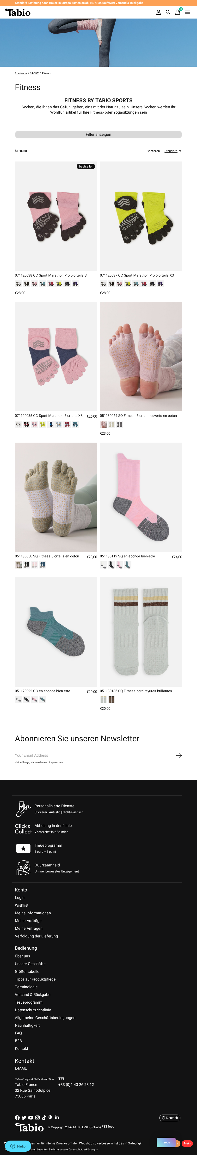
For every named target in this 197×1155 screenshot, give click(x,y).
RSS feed (107, 1126)
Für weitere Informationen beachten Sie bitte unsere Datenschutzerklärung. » (51, 1150)
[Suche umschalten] (168, 12)
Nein (187, 1143)
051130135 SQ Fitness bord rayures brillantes (136, 691)
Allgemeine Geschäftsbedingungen (45, 1018)
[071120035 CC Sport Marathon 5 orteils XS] (56, 357)
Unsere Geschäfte (30, 964)
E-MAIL (21, 1068)
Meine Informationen (33, 913)
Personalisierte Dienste (54, 806)
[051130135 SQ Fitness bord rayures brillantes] (141, 632)
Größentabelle (27, 971)
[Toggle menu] (187, 12)
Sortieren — (155, 151)
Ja (176, 1143)
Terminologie (26, 987)
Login (20, 898)
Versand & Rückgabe (32, 995)
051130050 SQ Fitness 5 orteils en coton (47, 556)
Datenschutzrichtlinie (33, 1010)
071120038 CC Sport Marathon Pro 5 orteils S (51, 275)
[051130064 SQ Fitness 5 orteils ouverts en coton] (141, 357)
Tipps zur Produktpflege (35, 979)
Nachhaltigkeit (27, 1025)
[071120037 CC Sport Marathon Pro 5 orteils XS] (141, 216)
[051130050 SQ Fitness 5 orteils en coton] (56, 497)
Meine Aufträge (28, 921)
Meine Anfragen (29, 928)
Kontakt (21, 1049)
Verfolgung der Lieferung (36, 936)
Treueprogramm (48, 845)
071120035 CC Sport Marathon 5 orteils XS (49, 415)
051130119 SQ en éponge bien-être (127, 556)
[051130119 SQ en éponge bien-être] (141, 497)
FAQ (18, 1033)
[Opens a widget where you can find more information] (18, 1147)
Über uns (22, 956)
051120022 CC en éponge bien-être (42, 691)
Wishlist (21, 905)
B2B (18, 1041)
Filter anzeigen (98, 134)
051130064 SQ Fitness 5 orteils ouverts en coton (138, 415)
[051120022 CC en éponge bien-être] (56, 632)
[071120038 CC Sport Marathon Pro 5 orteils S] (56, 216)
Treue (166, 1142)
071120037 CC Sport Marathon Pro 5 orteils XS (137, 275)
